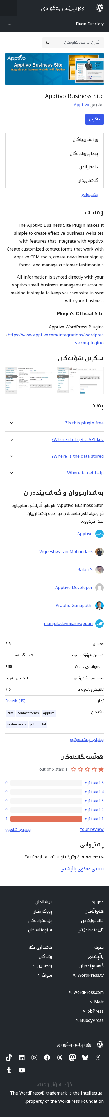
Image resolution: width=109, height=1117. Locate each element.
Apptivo (81, 105)
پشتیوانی (89, 194)
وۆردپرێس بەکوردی (74, 1044)
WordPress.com (86, 992)
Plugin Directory (90, 23)
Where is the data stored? (78, 456)
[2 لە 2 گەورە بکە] (45, 374)
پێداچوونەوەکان (84, 153)
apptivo (49, 713)
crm (10, 713)
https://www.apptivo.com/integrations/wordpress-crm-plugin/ (56, 339)
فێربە (99, 947)
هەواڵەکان (94, 911)
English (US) (15, 701)
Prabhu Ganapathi (74, 606)
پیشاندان (43, 902)
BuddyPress (89, 1020)
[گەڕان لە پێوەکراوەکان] (47, 42)
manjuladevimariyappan (68, 624)
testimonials (16, 724)
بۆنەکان (45, 956)
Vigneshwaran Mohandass (66, 552)
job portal (38, 724)
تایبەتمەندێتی (91, 930)
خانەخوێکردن (92, 920)
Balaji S (85, 570)
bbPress (93, 1011)
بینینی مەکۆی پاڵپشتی (82, 869)
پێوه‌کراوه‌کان (40, 920)
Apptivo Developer (74, 588)
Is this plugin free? (84, 422)
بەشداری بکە (40, 947)
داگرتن (94, 119)
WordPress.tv (88, 975)
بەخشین (42, 966)
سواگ (44, 975)
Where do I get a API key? (78, 439)
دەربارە (98, 902)
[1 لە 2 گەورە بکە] (96, 374)
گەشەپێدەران (91, 966)
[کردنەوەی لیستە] (8, 8)
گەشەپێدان (88, 180)
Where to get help (85, 472)
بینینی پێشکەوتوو (87, 739)
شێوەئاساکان (40, 930)
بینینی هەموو (18, 829)
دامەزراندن (88, 167)
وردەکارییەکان (85, 139)
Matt (96, 1002)
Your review (92, 829)
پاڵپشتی (96, 956)
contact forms (28, 713)
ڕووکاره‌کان (42, 911)
